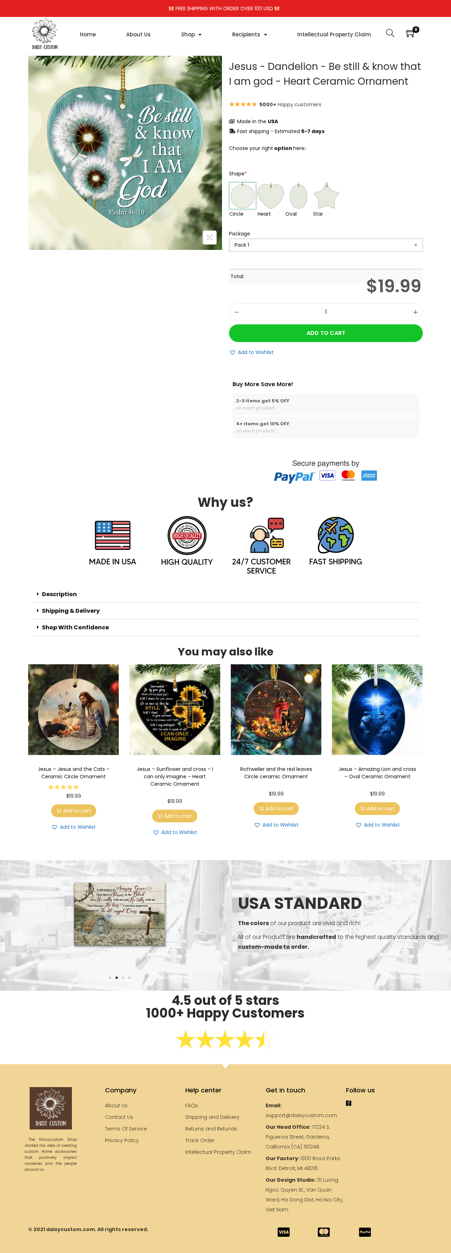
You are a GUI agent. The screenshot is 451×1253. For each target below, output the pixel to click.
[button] (251, 352)
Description (59, 594)
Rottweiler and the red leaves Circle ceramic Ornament (276, 773)
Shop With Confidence (75, 627)
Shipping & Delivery (71, 611)
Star (318, 213)
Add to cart (326, 333)
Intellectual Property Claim (334, 34)
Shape (238, 173)
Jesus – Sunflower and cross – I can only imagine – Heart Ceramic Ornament (175, 776)
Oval (291, 213)
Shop (188, 34)
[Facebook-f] (348, 1103)
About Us (138, 34)
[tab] (225, 594)
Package (239, 233)
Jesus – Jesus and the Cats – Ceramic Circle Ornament (74, 773)
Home (88, 34)
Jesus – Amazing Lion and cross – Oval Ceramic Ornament (377, 773)
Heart (264, 213)
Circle (236, 213)
